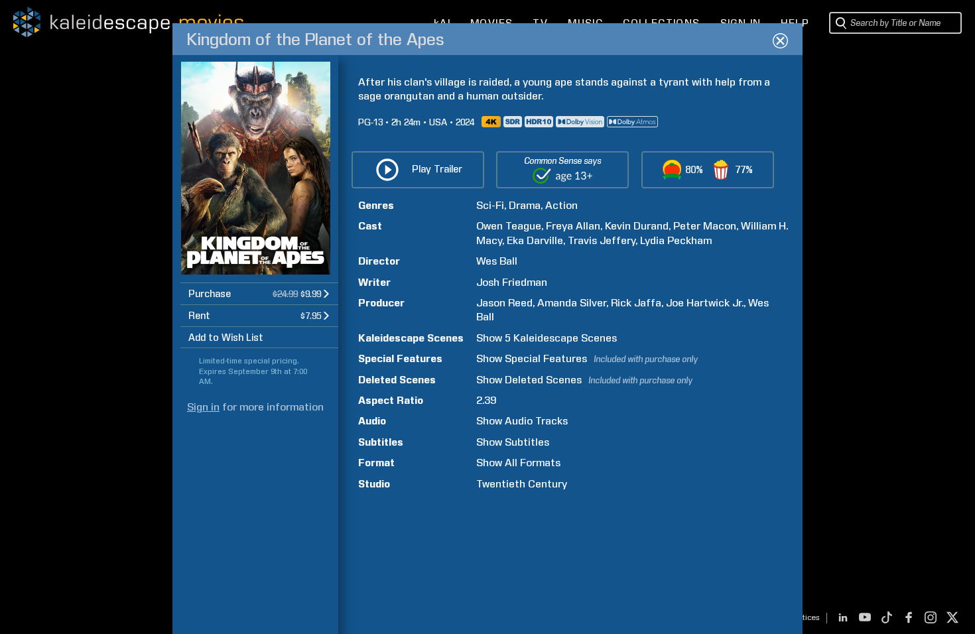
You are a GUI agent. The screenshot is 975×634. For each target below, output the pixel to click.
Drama (525, 205)
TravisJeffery (601, 240)
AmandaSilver (571, 302)
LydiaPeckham (676, 240)
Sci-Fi (490, 205)
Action (561, 205)
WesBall (496, 261)
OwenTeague (508, 226)
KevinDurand (637, 226)
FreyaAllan (573, 226)
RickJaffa (636, 302)
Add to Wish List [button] (225, 338)
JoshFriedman (511, 282)
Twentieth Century (521, 483)
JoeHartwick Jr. (705, 302)
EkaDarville (535, 240)
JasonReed (504, 302)
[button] (259, 293)
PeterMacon (704, 226)
